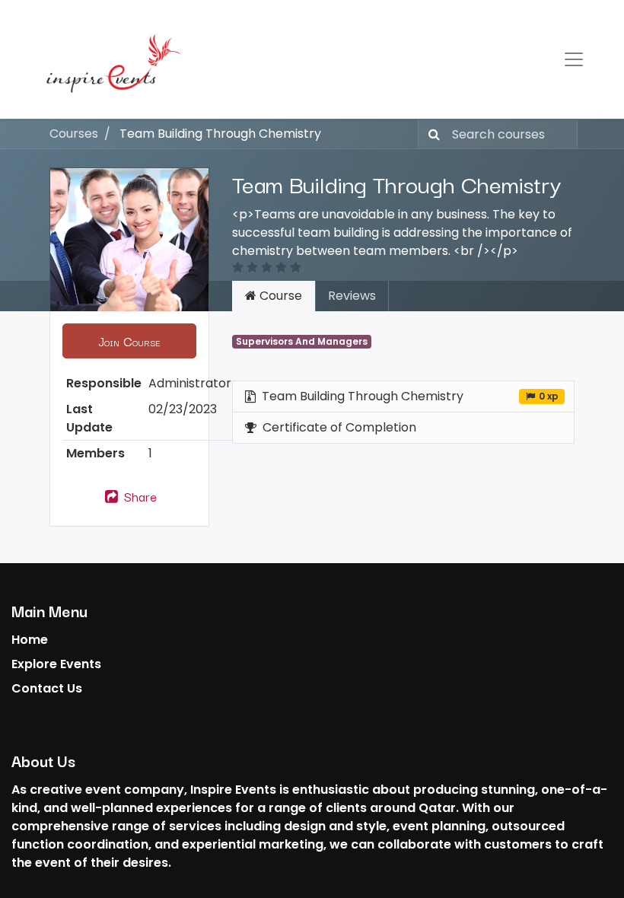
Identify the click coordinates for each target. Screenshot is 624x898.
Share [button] (138, 496)
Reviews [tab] (352, 295)
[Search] (431, 133)
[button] (129, 340)
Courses (73, 133)
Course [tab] (279, 295)
